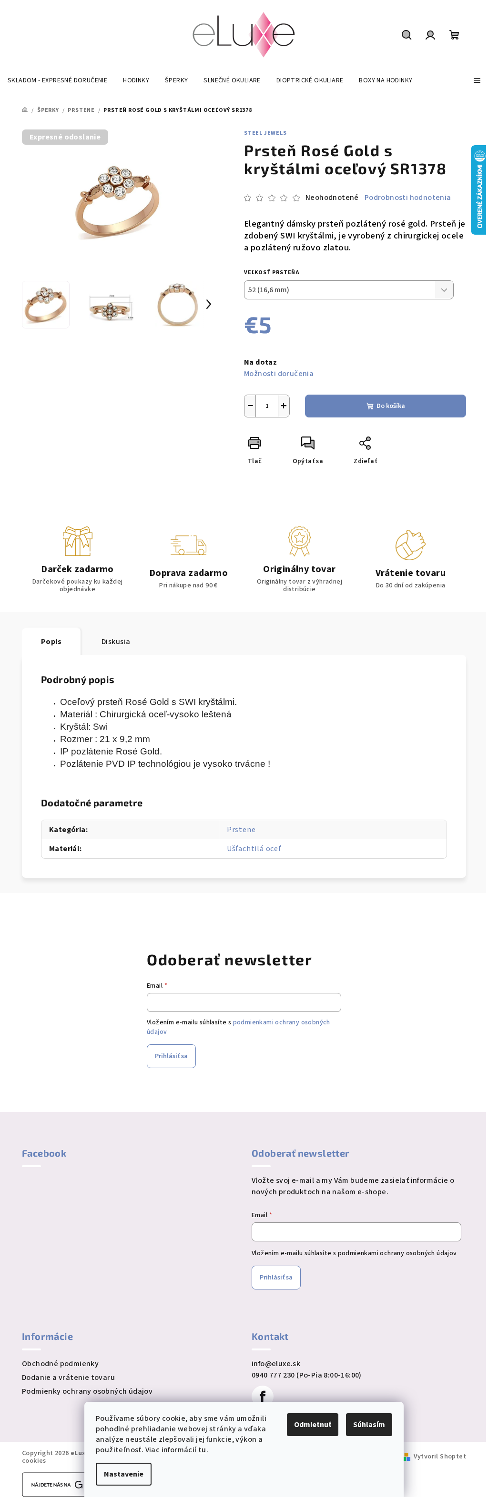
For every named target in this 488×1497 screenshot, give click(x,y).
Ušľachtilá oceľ (254, 848)
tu (202, 1450)
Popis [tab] (51, 641)
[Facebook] (263, 1397)
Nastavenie (123, 1474)
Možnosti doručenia (279, 373)
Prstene (241, 829)
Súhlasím (369, 1424)
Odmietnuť (312, 1424)
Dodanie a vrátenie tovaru (68, 1377)
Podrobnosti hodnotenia (408, 197)
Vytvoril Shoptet (440, 1456)
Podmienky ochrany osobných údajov (87, 1391)
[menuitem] (57, 80)
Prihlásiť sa (171, 1056)
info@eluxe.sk (276, 1363)
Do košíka (390, 406)
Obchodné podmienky (60, 1363)
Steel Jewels (265, 133)
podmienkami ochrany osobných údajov (397, 1253)
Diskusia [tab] (116, 641)
